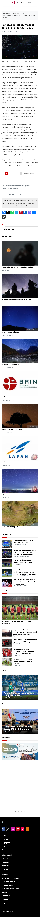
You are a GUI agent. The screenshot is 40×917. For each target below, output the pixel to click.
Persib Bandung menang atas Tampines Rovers (19, 694)
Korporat (5, 899)
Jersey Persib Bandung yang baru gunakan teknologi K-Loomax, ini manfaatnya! (24, 552)
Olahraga (5, 866)
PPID (3, 903)
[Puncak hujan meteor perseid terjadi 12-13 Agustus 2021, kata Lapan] (20, 416)
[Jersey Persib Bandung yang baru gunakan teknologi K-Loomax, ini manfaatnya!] (7, 553)
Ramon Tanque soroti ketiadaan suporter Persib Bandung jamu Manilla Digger (24, 572)
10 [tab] (34, 735)
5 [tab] (26, 701)
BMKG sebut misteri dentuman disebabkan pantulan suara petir (19, 526)
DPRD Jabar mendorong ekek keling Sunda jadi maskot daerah (25, 661)
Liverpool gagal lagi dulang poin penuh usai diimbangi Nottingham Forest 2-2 (23, 652)
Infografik (6, 738)
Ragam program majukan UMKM (16, 804)
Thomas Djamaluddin (11, 229)
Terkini (4, 835)
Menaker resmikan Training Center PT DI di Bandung (18, 727)
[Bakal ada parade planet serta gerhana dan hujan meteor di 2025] (20, 318)
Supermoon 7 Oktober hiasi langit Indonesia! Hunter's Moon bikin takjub (17, 266)
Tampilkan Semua (28, 173)
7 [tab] (25, 735)
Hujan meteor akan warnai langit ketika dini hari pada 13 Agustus (20, 363)
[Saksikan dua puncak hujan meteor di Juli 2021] (20, 448)
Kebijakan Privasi (8, 882)
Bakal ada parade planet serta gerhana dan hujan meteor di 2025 (20, 331)
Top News (6, 591)
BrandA (4, 892)
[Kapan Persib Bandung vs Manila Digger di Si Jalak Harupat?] (7, 563)
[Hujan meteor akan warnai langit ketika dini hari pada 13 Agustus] (20, 351)
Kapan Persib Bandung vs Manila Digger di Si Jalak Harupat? (23, 562)
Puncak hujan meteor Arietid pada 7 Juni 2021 (18, 493)
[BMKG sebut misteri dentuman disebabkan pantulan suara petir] (20, 513)
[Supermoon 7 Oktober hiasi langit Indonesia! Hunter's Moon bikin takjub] (20, 254)
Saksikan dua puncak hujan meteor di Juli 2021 (19, 461)
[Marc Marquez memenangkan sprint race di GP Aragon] (7, 643)
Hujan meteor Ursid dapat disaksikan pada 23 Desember (19, 396)
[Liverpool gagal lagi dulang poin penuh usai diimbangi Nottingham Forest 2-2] (7, 652)
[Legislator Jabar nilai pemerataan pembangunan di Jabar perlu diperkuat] (7, 633)
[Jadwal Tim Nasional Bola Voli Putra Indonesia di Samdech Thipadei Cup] (7, 583)
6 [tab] (22, 735)
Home (7, 13)
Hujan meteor (11, 225)
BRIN (21, 225)
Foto (4, 670)
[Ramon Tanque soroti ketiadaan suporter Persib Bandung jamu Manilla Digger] (7, 573)
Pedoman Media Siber (10, 889)
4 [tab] (23, 701)
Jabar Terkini (17, 13)
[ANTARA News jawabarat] (22, 2)
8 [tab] (28, 735)
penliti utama (31, 225)
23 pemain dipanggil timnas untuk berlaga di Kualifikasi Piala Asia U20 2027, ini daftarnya (19, 621)
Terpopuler (6, 535)
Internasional (7, 862)
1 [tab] (14, 701)
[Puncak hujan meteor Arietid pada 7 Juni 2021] (20, 481)
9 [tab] (31, 735)
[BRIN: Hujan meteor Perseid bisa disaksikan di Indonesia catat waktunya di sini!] (20, 286)
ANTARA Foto (7, 896)
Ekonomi (5, 859)
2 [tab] (17, 701)
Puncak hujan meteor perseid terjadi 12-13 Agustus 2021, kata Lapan (19, 428)
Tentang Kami (7, 885)
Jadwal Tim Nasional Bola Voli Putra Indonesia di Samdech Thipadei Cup (24, 582)
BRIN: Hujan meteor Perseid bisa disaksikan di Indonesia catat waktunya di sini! (20, 298)
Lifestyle (5, 869)
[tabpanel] (20, 687)
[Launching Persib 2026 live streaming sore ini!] (7, 543)
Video (4, 704)
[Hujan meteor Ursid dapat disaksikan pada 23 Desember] (20, 383)
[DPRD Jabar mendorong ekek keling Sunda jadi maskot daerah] (7, 662)
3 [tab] (20, 701)
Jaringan (5, 874)
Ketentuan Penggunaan (11, 878)
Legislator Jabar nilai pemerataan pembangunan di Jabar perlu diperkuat (25, 632)
